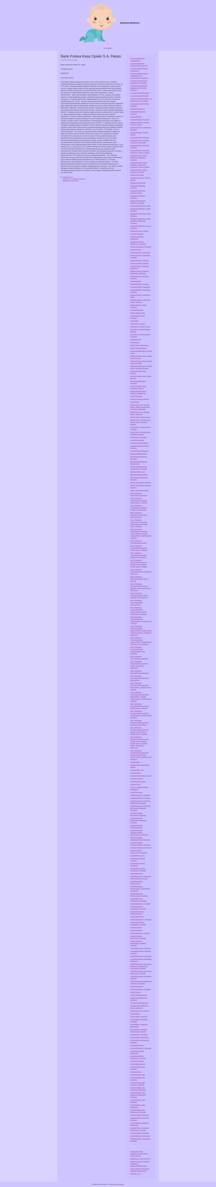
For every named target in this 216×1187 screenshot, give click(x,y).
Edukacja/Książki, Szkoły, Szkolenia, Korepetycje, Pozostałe (138, 158)
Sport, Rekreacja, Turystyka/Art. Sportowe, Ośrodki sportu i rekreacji (138, 501)
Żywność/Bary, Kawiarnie (138, 1016)
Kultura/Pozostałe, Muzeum (139, 399)
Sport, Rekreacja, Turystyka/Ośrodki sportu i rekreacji (139, 579)
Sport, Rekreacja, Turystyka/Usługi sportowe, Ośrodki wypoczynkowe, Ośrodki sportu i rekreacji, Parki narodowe (140, 755)
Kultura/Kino (134, 321)
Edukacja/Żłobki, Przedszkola (140, 287)
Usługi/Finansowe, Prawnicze (140, 798)
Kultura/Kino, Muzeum (137, 324)
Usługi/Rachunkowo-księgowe (140, 948)
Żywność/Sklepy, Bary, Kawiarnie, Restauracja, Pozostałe (138, 1095)
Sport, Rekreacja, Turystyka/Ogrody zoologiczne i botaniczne (141, 572)
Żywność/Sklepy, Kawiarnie (139, 1115)
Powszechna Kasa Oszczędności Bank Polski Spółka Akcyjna (139, 1154)
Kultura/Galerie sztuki (137, 313)
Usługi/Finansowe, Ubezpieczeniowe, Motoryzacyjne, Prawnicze (139, 833)
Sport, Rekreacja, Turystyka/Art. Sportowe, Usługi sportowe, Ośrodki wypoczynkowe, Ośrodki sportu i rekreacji (141, 533)
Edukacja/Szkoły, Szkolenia (139, 263)
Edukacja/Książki (136, 117)
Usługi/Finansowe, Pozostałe (140, 795)
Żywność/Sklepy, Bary (137, 1075)
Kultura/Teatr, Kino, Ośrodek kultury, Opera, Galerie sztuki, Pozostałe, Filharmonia (140, 407)
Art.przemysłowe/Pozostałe (139, 93)
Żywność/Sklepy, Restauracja (140, 1136)
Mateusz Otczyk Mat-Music (70, 180)
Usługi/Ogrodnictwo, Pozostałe (140, 919)
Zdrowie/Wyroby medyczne (139, 1011)
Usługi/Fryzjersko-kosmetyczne (141, 848)
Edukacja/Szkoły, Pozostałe (139, 260)
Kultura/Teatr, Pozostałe (138, 437)
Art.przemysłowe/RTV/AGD (139, 96)
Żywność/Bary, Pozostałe (138, 1034)
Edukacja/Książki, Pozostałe (139, 119)
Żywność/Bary (135, 1014)
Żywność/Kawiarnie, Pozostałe (140, 1048)
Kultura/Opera (135, 342)
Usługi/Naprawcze (136, 873)
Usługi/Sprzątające (136, 986)
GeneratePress (119, 1184)
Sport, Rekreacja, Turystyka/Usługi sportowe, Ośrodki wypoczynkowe (139, 723)
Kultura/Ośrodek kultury (138, 348)
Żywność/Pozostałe (137, 1061)
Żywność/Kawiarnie (137, 1045)
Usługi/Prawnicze (136, 930)
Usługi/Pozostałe (136, 927)
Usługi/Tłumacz (135, 992)
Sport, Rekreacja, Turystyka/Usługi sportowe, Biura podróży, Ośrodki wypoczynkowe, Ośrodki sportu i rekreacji (141, 697)
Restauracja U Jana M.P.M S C (140, 1159)
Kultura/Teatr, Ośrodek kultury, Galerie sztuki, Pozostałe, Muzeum (140, 422)
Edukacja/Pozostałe (137, 175)
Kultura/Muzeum (135, 339)
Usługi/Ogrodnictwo (137, 917)
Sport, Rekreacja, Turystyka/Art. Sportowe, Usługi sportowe (138, 515)
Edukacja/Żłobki (135, 281)
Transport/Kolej (135, 773)
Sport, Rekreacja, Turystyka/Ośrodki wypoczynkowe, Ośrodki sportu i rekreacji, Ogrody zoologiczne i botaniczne (141, 630)
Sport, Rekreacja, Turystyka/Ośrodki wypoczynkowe (136, 603)
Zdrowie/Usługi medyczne (139, 1003)
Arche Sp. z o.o (135, 1174)
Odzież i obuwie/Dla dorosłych (140, 482)
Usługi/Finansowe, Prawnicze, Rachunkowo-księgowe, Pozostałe (140, 808)
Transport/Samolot (136, 779)
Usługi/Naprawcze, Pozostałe (140, 904)
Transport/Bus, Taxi (137, 770)
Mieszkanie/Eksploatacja (138, 454)
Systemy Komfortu (130, 23)
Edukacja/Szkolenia (136, 234)
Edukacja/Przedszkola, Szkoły (140, 206)
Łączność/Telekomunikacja (139, 443)
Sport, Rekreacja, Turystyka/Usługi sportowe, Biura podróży (139, 678)
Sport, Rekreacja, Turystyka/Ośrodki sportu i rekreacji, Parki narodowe (139, 595)
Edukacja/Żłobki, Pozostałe (139, 284)
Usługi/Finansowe (68, 177)
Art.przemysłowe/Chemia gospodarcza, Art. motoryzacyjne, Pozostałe (139, 76)
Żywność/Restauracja (137, 1064)
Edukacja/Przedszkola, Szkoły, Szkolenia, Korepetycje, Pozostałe (140, 221)
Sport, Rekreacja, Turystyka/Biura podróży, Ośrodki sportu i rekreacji (138, 548)
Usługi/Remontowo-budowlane (140, 956)
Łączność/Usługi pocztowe (139, 451)
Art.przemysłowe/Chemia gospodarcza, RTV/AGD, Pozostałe (138, 88)
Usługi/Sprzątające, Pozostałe (140, 989)
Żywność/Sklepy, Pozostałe (139, 1133)
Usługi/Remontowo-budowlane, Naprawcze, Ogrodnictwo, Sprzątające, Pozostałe (141, 966)
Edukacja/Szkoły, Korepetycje (140, 252)
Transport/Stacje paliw (138, 781)
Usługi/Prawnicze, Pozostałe (140, 933)
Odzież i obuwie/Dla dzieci (139, 490)
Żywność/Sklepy (135, 1072)
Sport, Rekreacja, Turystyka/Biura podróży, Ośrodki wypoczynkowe (138, 555)
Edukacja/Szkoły (135, 250)
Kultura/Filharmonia (136, 310)
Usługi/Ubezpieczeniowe (138, 995)
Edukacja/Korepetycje (137, 109)
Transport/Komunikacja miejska (140, 776)
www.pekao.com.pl (67, 77)
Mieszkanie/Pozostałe (137, 472)
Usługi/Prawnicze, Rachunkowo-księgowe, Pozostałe (138, 943)
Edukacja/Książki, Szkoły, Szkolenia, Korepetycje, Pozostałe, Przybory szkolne (139, 165)
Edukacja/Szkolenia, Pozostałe (140, 247)
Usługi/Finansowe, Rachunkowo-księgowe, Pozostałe (138, 820)
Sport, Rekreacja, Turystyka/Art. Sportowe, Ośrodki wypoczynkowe (138, 508)
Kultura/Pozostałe (136, 396)
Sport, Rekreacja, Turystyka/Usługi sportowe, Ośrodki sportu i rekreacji (139, 706)
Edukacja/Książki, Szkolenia (139, 137)
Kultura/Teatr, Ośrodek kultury (140, 417)
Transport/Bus (135, 762)
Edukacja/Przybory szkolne (139, 231)
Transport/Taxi (135, 784)
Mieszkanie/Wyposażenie (138, 475)
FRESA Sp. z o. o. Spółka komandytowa (74, 179)
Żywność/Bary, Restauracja (139, 1037)
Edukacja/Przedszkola (137, 183)
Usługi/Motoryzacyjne (137, 855)
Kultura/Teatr (134, 402)
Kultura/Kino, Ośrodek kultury (140, 326)
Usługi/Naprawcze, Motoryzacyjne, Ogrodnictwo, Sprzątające (140, 889)
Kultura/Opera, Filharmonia (139, 345)
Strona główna (108, 48)
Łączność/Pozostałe (137, 440)
